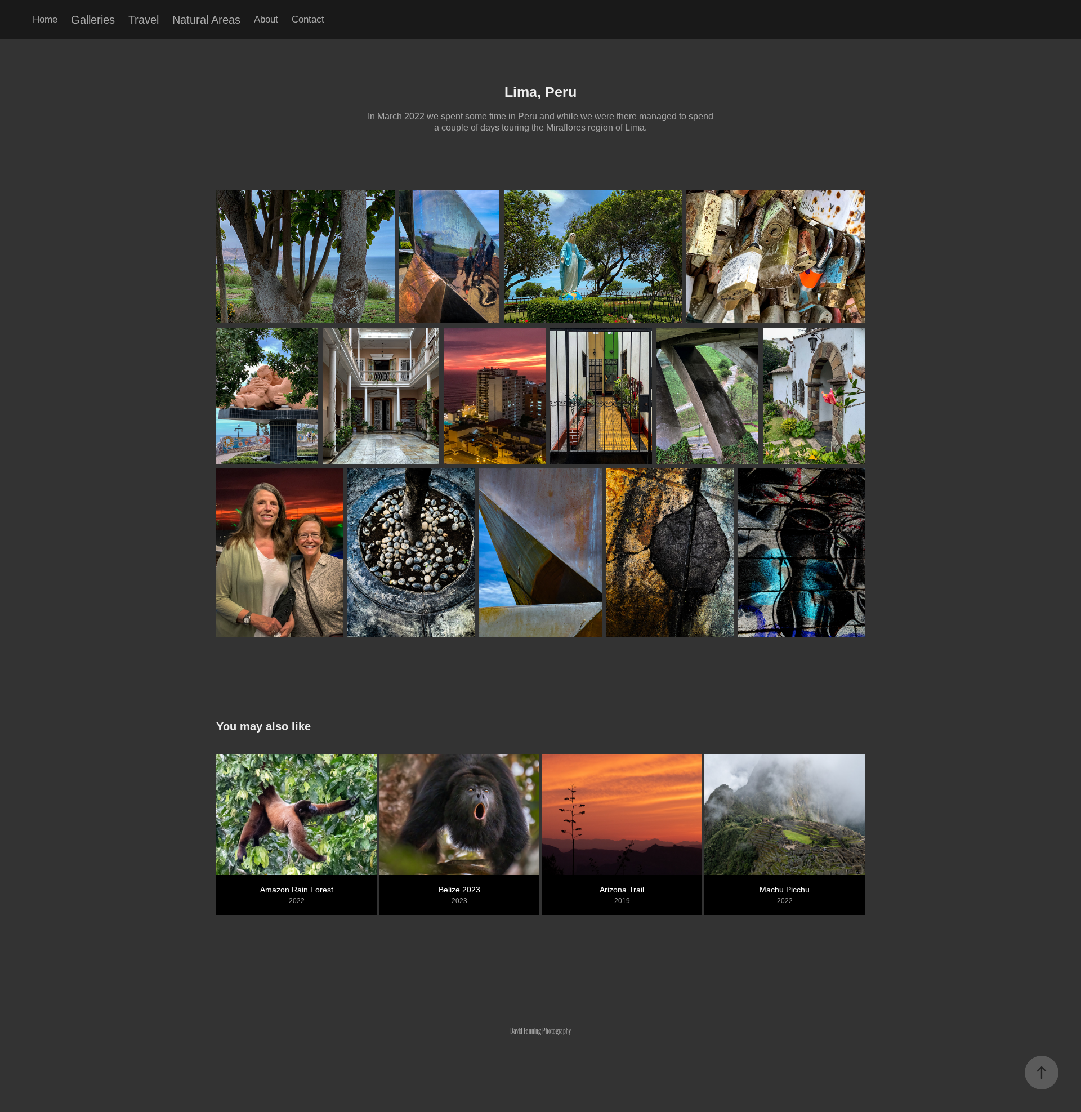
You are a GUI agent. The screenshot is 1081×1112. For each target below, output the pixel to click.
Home (45, 19)
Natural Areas (206, 20)
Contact (308, 19)
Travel (143, 20)
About (266, 19)
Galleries (93, 20)
